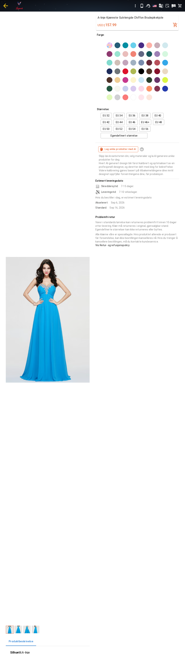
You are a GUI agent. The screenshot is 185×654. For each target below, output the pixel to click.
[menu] (135, 5)
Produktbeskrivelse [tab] (21, 641)
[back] (5, 6)
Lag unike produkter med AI (120, 149)
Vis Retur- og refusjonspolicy (112, 245)
